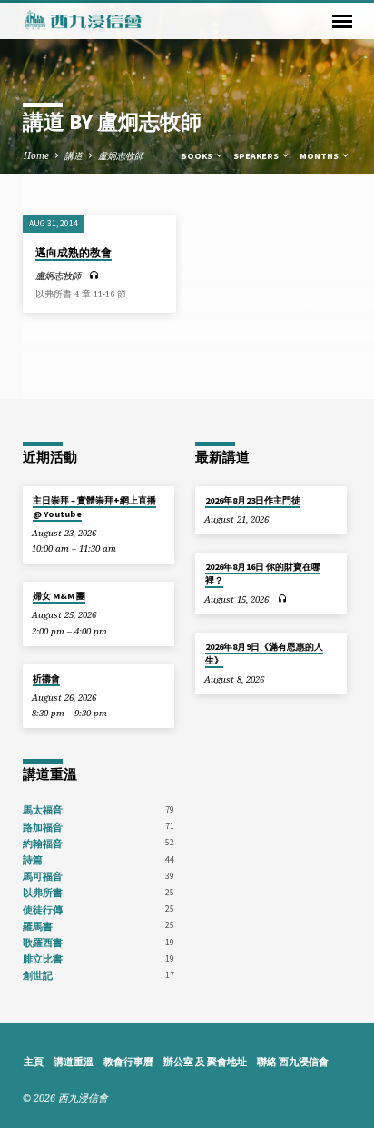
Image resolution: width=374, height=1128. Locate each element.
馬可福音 (43, 876)
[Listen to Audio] (94, 275)
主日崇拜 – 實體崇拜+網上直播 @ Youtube (94, 506)
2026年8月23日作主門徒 (252, 500)
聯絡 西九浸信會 (293, 1061)
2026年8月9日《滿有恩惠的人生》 (264, 653)
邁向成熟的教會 (73, 252)
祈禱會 (46, 678)
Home (36, 155)
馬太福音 (43, 810)
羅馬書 (38, 926)
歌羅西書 (43, 942)
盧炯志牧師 (120, 155)
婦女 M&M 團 (59, 596)
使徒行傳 (43, 909)
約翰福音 (43, 843)
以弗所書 (43, 892)
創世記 (38, 975)
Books (197, 156)
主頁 (34, 1061)
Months (320, 156)
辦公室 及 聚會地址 (205, 1061)
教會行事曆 (128, 1061)
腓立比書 (43, 959)
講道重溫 (74, 1061)
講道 (73, 155)
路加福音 (43, 827)
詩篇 (33, 859)
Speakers (256, 156)
